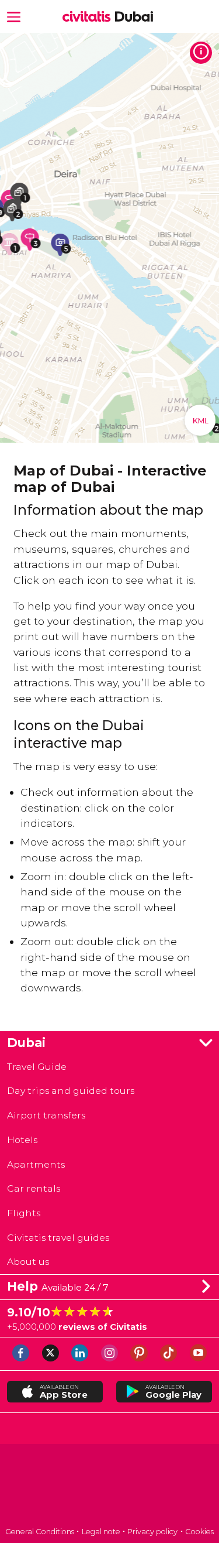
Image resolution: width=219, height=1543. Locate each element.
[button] (13, 16)
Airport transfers (46, 1115)
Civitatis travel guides (58, 1237)
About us (28, 1261)
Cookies (199, 1531)
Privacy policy (152, 1531)
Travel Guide (37, 1066)
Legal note (101, 1531)
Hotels (22, 1139)
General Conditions (39, 1531)
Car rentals (33, 1188)
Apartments (36, 1164)
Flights (23, 1213)
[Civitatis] (109, 1486)
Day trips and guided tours (70, 1090)
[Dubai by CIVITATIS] (89, 17)
